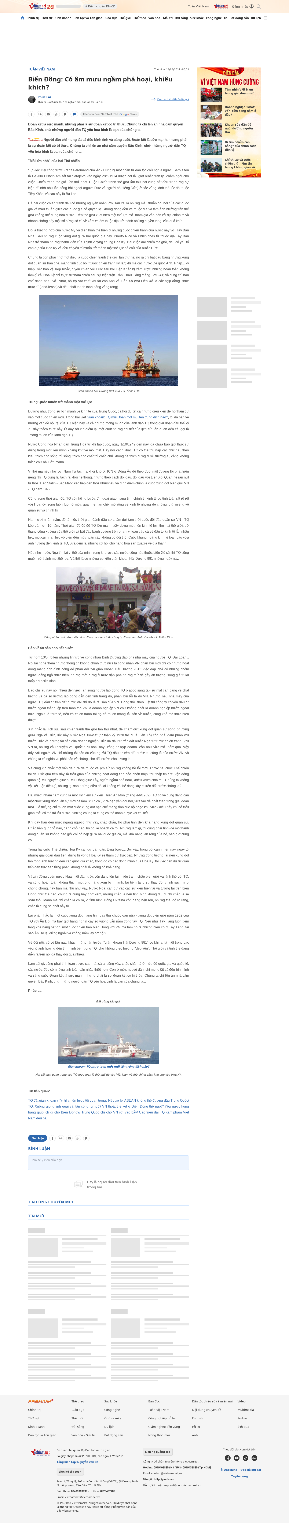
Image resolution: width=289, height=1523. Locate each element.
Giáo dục (111, 17)
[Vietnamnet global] (220, 8)
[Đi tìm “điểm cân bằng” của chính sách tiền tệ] (211, 147)
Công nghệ (214, 17)
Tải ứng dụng (228, 1470)
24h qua (243, 1427)
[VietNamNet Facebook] (228, 1460)
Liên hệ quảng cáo (157, 1452)
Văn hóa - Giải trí (160, 17)
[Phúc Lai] (32, 99)
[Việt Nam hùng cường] (230, 85)
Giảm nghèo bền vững (164, 1427)
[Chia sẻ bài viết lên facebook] (31, 114)
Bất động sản (239, 17)
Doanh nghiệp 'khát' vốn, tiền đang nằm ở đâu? (240, 111)
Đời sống (181, 17)
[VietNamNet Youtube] (236, 1460)
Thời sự (46, 17)
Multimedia (246, 1410)
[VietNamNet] (22, 18)
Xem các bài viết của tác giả (173, 99)
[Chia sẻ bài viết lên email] (48, 114)
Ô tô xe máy (112, 1418)
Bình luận (38, 1138)
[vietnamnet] (41, 8)
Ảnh (195, 1435)
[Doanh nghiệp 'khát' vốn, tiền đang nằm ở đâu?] (211, 112)
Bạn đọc (154, 1401)
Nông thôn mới (159, 1435)
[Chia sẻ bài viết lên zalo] (40, 114)
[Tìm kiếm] (258, 6)
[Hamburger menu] (265, 18)
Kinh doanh (63, 17)
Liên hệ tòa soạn (70, 1472)
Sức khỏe (197, 17)
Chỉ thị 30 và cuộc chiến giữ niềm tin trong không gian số (240, 163)
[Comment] (74, 114)
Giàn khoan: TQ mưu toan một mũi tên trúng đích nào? (127, 417)
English (197, 1418)
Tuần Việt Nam (198, 6)
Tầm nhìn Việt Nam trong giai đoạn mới (239, 91)
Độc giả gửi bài (251, 1470)
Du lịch (256, 17)
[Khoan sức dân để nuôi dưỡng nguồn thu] (211, 130)
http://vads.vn (164, 1479)
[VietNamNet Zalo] (254, 1460)
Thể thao (139, 17)
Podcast (243, 1418)
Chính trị (32, 17)
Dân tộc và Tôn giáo (87, 17)
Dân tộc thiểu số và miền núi (212, 1401)
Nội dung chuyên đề (206, 1410)
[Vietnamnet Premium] (41, 1403)
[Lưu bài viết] (65, 114)
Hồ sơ (196, 1427)
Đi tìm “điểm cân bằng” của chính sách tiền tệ (240, 146)
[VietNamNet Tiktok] (245, 1460)
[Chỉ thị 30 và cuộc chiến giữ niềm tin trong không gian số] (211, 165)
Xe (225, 17)
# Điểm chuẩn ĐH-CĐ (100, 6)
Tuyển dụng (239, 1476)
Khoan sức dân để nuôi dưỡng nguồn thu (239, 128)
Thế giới (125, 17)
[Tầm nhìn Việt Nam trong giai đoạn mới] (211, 95)
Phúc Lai (44, 97)
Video (241, 1401)
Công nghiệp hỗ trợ (162, 1418)
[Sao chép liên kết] (57, 114)
